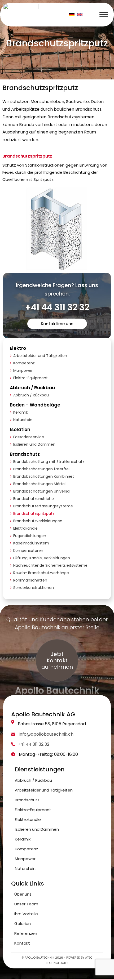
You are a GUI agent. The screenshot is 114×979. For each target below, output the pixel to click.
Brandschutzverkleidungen (37, 521)
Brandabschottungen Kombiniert (43, 476)
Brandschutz (25, 454)
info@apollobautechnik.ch (45, 734)
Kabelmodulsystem (31, 543)
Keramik (20, 412)
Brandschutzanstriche (33, 498)
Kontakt (22, 943)
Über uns (23, 894)
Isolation (20, 429)
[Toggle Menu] (103, 14)
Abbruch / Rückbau (32, 388)
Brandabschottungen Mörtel (39, 483)
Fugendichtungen (29, 535)
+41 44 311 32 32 (57, 307)
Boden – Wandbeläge (35, 405)
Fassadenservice (28, 437)
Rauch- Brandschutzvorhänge (41, 572)
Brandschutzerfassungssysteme (43, 506)
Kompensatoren (28, 550)
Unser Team (26, 904)
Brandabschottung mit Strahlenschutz (48, 461)
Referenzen (25, 933)
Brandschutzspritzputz (33, 513)
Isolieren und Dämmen (34, 444)
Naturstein (22, 419)
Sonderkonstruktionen (33, 587)
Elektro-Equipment (30, 378)
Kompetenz (24, 363)
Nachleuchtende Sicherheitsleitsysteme (50, 565)
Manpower (23, 370)
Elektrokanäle (25, 528)
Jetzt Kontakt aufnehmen (57, 660)
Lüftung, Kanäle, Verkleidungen (41, 558)
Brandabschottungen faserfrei (41, 469)
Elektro (18, 348)
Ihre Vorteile (26, 914)
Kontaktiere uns (57, 324)
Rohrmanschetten (30, 580)
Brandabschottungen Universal (41, 491)
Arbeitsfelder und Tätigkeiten (40, 355)
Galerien (22, 923)
